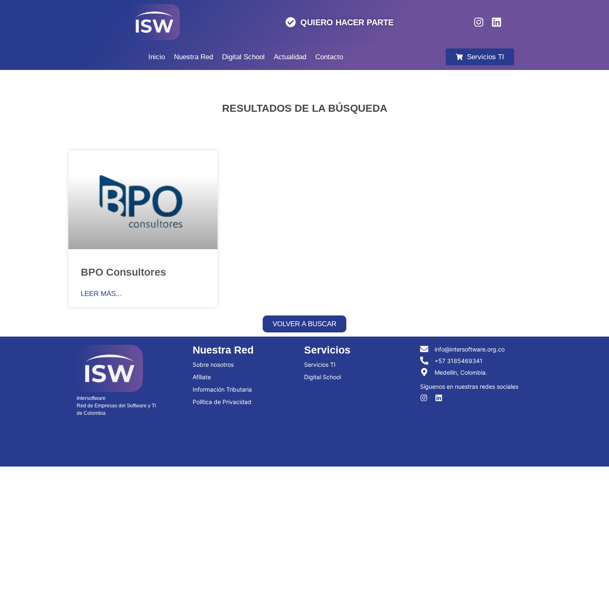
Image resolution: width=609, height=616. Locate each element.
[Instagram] (479, 22)
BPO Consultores (123, 272)
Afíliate (202, 376)
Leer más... (101, 294)
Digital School (322, 376)
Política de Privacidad (222, 401)
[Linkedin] (496, 22)
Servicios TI (320, 364)
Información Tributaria (222, 389)
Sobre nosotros (213, 364)
